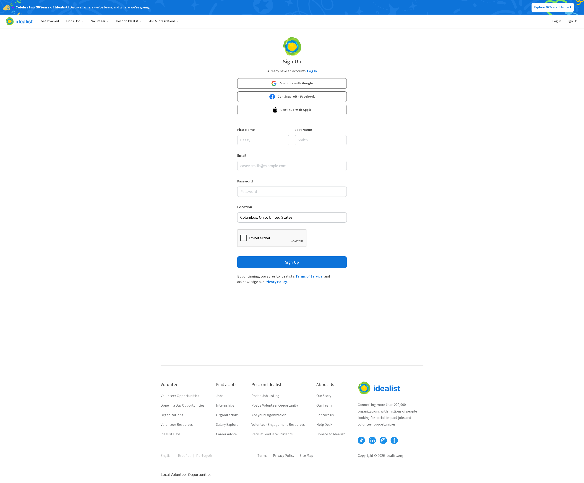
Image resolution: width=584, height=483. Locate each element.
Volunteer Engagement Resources (278, 424)
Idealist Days (170, 434)
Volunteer (98, 21)
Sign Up (572, 21)
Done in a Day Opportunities (182, 405)
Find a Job (73, 21)
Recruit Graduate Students (272, 434)
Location (244, 207)
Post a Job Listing (265, 395)
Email (241, 155)
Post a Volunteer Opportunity (274, 405)
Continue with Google (296, 83)
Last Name (303, 129)
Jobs (219, 395)
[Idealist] (19, 21)
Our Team (324, 405)
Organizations (172, 415)
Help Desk (324, 424)
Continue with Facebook (296, 96)
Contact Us (325, 415)
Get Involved (50, 21)
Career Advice (226, 434)
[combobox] (292, 217)
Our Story (323, 395)
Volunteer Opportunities (180, 395)
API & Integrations (162, 21)
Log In (556, 21)
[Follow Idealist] (361, 440)
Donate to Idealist (330, 434)
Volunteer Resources (177, 424)
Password (245, 181)
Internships (225, 405)
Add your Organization (268, 415)
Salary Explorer (228, 424)
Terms (262, 455)
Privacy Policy (276, 281)
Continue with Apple (296, 110)
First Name (246, 129)
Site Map (306, 455)
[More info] (292, 217)
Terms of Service (309, 276)
